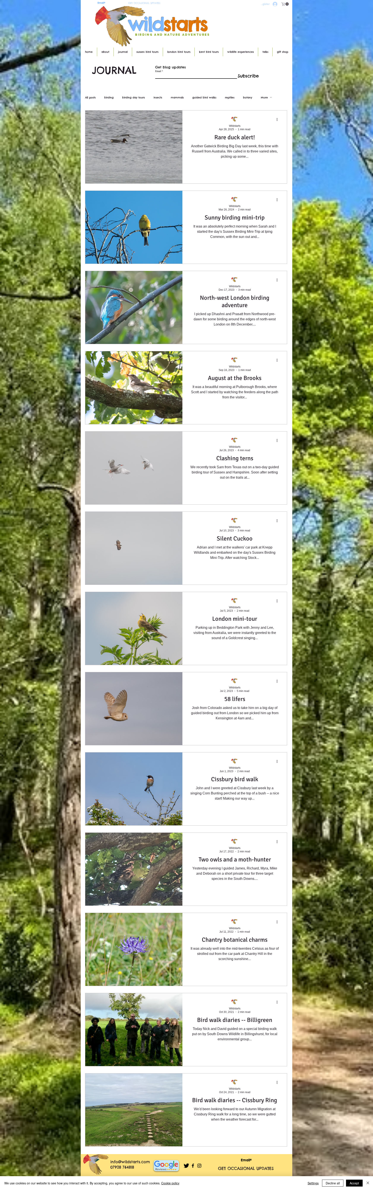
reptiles (229, 97)
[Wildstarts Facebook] (193, 1165)
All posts (90, 97)
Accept (354, 1183)
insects (157, 97)
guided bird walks (204, 97)
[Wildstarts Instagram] (199, 1165)
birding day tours (133, 97)
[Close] (367, 1183)
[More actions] (278, 119)
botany (247, 97)
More (264, 97)
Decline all (333, 1183)
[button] (285, 4)
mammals (177, 97)
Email (158, 71)
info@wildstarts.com (130, 1161)
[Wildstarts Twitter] (186, 1165)
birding (109, 97)
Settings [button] (313, 1183)
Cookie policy (170, 1183)
